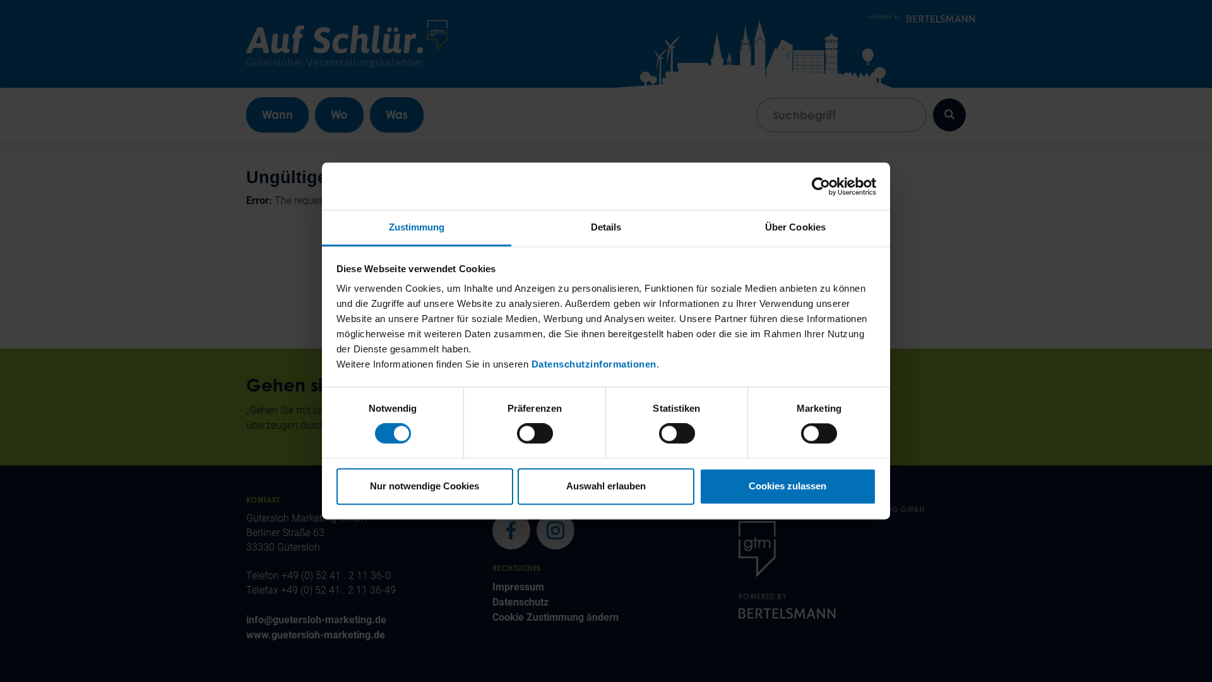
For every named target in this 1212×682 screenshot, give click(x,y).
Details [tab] (606, 227)
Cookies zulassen (787, 486)
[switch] (535, 434)
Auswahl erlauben (606, 486)
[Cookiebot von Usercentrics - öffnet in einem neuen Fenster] (821, 186)
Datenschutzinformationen (594, 364)
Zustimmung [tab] (417, 227)
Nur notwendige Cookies (424, 486)
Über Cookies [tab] (795, 227)
